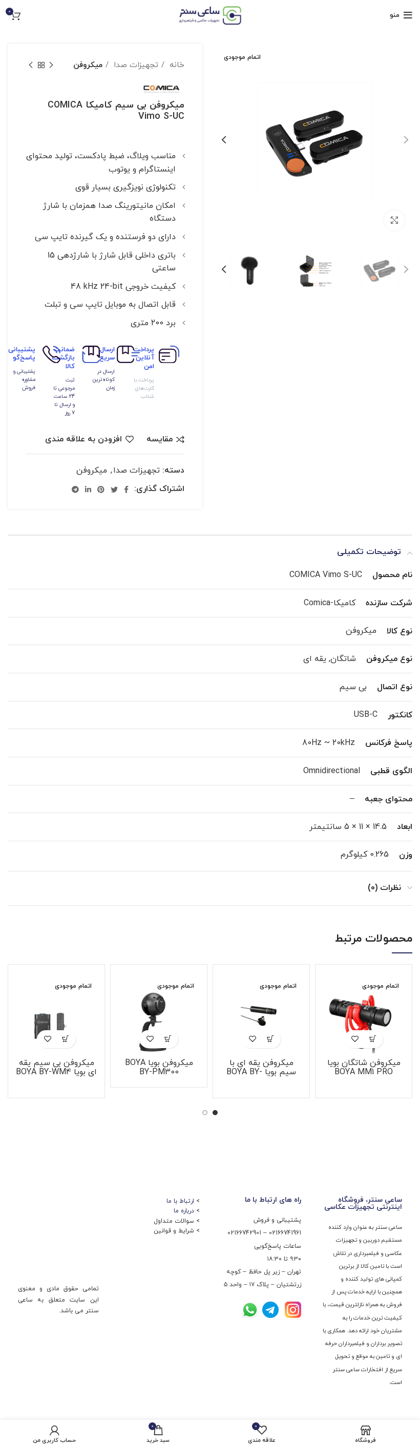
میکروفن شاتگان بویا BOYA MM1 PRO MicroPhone (364, 1072)
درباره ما (184, 1211)
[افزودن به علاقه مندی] (355, 1039)
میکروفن (87, 65)
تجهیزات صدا (134, 65)
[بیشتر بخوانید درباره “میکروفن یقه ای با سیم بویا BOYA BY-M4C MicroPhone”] (270, 1039)
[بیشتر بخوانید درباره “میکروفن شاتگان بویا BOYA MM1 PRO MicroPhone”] (373, 1039)
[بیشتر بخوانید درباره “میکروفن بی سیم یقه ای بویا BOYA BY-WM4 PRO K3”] (65, 1039)
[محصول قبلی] (51, 65)
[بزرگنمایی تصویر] (394, 220)
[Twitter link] (114, 489)
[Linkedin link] (88, 489)
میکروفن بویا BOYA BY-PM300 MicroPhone (159, 1072)
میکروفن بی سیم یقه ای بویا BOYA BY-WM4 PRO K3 (56, 1072)
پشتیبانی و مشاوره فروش (24, 380)
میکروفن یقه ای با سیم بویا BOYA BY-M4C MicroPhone (261, 1072)
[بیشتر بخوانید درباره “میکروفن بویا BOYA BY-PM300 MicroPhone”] (168, 1039)
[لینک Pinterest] (101, 489)
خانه (175, 65)
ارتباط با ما (180, 1201)
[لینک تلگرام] (75, 489)
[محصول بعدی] (31, 65)
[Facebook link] (126, 489)
